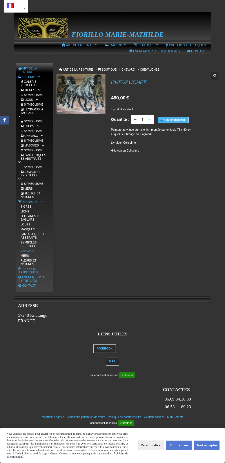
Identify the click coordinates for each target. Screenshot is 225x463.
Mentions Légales (53, 417)
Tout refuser (179, 445)
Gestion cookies (154, 417)
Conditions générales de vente (86, 417)
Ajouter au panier (174, 119)
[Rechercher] (215, 76)
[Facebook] (4, 120)
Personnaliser (151, 445)
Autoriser (127, 375)
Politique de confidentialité (124, 417)
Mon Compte (175, 417)
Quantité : (120, 119)
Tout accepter (206, 445)
